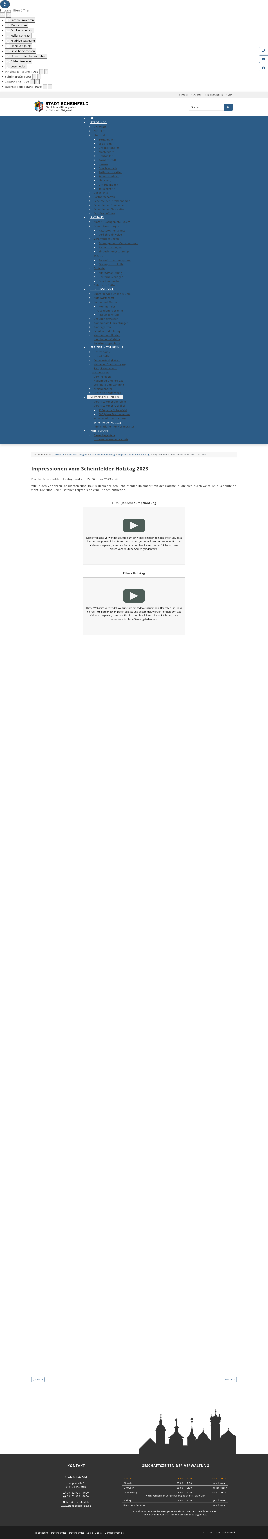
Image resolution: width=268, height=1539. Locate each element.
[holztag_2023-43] (62, 1344)
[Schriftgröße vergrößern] (39, 76)
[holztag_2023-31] (62, 1152)
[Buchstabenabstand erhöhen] (50, 86)
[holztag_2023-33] (190, 1152)
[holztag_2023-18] (190, 911)
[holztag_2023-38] (126, 1248)
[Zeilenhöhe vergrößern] (38, 81)
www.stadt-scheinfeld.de (76, 1505)
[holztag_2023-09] (190, 767)
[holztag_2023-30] (190, 1104)
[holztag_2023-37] (62, 1248)
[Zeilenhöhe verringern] (33, 81)
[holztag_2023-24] (190, 1007)
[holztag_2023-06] (190, 719)
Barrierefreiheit (114, 1532)
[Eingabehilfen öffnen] (5, 4)
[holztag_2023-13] (62, 863)
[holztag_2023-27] (190, 1056)
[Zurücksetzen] (2, 14)
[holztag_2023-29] (126, 1104)
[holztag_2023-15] (190, 863)
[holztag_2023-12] (190, 815)
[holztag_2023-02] (126, 671)
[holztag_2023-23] (126, 1007)
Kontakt (183, 94)
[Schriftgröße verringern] (34, 76)
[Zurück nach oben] (262, 1523)
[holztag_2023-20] (126, 959)
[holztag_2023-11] (126, 815)
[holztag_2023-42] (190, 1296)
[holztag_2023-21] (190, 959)
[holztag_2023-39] (190, 1248)
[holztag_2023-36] (190, 1200)
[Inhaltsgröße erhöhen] (46, 71)
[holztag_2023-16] (62, 911)
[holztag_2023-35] (126, 1200)
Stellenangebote (214, 94)
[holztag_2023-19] (62, 959)
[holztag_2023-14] (126, 863)
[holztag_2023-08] (126, 767)
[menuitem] (92, 118)
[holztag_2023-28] (62, 1104)
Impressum (41, 1532)
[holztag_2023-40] (62, 1296)
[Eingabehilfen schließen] (8, 14)
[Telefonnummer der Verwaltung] (263, 50)
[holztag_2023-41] (126, 1296)
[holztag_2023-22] (62, 1007)
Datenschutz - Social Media (85, 1532)
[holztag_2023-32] (126, 1152)
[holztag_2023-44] (126, 1344)
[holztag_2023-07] (62, 767)
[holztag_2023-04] (62, 719)
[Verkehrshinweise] (263, 67)
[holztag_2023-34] (62, 1200)
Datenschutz (58, 1532)
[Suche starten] (228, 107)
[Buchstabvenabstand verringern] (45, 86)
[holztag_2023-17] (126, 911)
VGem (229, 94)
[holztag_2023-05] (126, 719)
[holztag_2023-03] (190, 671)
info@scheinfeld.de (77, 1502)
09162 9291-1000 (78, 1492)
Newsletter (196, 94)
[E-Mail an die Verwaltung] (263, 59)
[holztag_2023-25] (62, 1056)
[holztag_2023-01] (62, 671)
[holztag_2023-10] (62, 815)
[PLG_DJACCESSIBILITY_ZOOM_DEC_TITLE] (41, 71)
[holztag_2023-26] (126, 1056)
